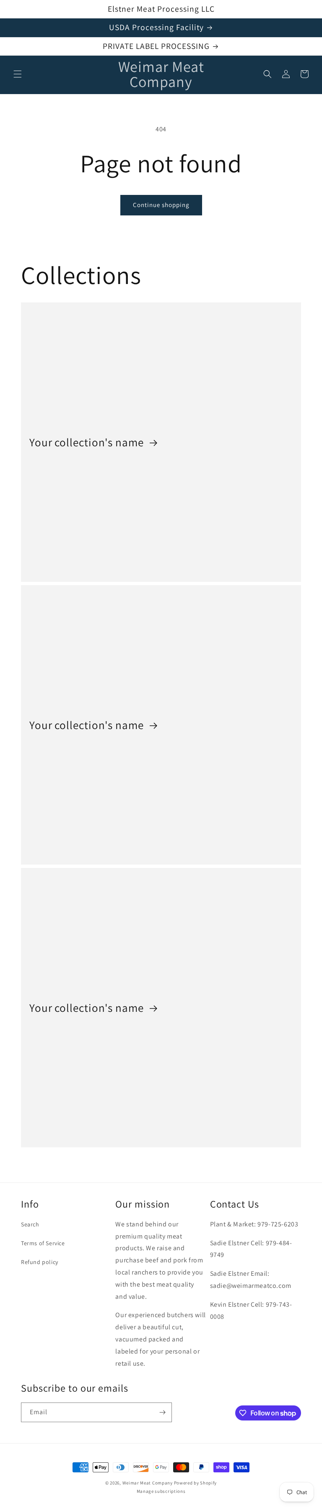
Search (30, 1224)
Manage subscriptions (161, 1491)
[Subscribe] (162, 1412)
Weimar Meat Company (148, 1483)
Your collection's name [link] (87, 442)
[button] (17, 74)
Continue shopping (161, 205)
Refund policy (39, 1262)
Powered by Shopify (195, 1483)
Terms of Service (43, 1243)
